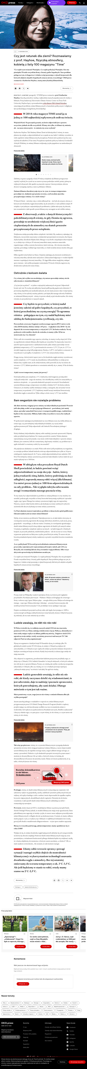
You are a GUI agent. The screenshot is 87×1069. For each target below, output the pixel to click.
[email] (67, 880)
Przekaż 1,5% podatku (29, 1034)
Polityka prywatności (51, 1037)
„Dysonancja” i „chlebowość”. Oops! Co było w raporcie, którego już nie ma (14, 939)
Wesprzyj (72, 3)
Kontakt (25, 1041)
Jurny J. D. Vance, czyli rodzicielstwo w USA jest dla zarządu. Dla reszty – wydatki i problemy (65, 939)
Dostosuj (62, 1062)
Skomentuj (66, 88)
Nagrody (25, 1037)
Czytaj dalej (20, 946)
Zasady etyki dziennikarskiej (53, 1030)
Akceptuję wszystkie (77, 1062)
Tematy (20, 3)
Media (32, 934)
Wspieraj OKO (27, 1030)
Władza (6, 934)
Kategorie (30, 3)
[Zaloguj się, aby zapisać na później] (24, 933)
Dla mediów (48, 1041)
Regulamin (48, 1034)
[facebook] (58, 880)
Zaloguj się (22, 984)
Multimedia (40, 3)
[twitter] (63, 880)
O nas (25, 1027)
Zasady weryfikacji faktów (53, 1027)
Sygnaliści (26, 1044)
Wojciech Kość (28, 899)
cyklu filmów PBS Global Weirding (55, 103)
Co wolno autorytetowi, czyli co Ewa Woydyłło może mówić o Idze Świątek (39, 939)
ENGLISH (26, 1047)
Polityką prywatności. (36, 1061)
